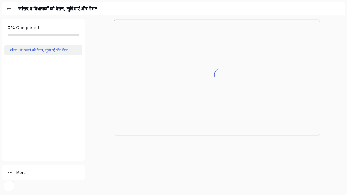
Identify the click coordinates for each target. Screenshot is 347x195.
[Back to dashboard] (9, 9)
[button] (43, 50)
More (21, 172)
